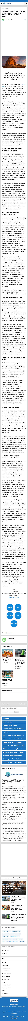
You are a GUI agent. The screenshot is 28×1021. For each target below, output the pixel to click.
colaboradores (5, 971)
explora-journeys (17, 939)
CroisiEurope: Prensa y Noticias (12, 742)
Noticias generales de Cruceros (12, 755)
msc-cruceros (7, 941)
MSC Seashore (10, 615)
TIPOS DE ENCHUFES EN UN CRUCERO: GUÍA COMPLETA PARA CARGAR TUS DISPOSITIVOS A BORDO (17, 907)
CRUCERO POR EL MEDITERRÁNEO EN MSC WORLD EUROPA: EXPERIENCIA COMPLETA (18, 898)
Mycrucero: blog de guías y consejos (13, 762)
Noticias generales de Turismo (12, 759)
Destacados (14, 623)
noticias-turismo (8, 8)
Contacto (23, 1016)
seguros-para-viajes (6, 987)
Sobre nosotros (14, 1018)
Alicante (4, 962)
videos (3, 990)
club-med (5, 936)
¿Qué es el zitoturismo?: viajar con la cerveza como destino (7, 659)
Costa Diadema (18, 609)
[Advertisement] (14, 38)
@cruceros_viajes (14, 597)
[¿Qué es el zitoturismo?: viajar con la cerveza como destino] (7, 653)
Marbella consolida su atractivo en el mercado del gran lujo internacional (7, 681)
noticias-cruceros (6, 976)
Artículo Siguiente (23, 704)
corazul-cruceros (15, 936)
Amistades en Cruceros (10, 725)
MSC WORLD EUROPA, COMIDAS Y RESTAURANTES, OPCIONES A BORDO (13, 888)
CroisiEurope (6, 931)
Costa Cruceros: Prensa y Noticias (13, 739)
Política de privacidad (14, 1016)
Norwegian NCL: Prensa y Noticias (13, 752)
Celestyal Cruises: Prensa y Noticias (13, 729)
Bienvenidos (6, 718)
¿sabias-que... (5, 993)
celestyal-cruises (16, 934)
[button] (1, 3)
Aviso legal (5, 1016)
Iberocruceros (16, 931)
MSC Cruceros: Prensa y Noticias (12, 749)
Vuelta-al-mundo (6, 968)
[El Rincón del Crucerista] (14, 776)
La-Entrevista (5, 965)
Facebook (10, 607)
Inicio (3, 8)
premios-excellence (6, 985)
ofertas (3, 982)
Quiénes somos (7, 722)
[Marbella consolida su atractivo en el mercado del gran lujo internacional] (7, 674)
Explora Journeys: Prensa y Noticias (13, 745)
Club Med (5, 732)
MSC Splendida (18, 617)
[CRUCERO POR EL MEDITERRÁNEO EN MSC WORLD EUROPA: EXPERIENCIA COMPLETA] (6, 898)
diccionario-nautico (6, 973)
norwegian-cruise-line (18, 941)
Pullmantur (6, 934)
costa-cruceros (7, 939)
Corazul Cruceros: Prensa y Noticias (13, 735)
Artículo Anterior (4, 704)
